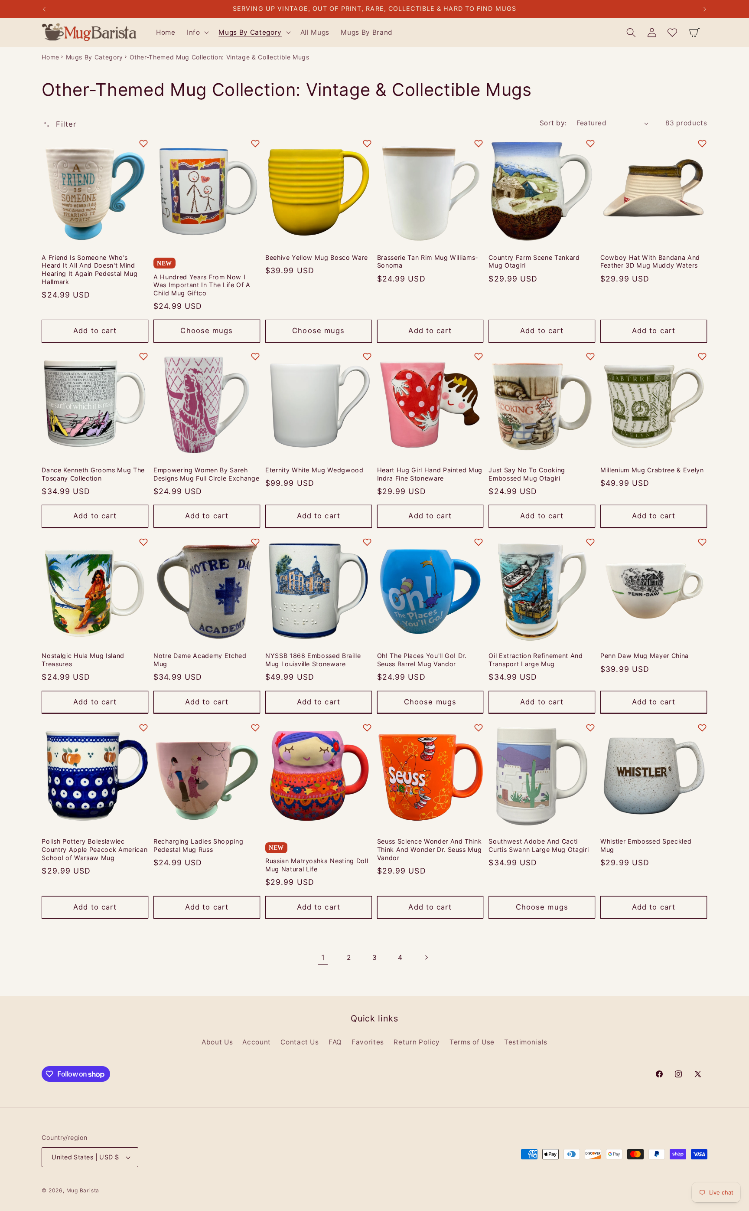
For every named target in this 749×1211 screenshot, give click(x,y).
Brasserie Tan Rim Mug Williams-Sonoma (428, 261)
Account (256, 1042)
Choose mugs (206, 330)
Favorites (368, 1042)
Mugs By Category (95, 57)
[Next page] (426, 957)
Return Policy (417, 1042)
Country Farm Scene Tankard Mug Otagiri (534, 261)
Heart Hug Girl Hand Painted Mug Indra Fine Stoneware (429, 474)
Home (50, 57)
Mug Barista (82, 1190)
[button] (197, 33)
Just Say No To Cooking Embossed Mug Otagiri (526, 474)
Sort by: (553, 123)
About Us (217, 1042)
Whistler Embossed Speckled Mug (645, 846)
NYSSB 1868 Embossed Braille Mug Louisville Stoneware (313, 660)
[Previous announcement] (44, 9)
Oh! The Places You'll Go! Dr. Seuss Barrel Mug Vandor (422, 660)
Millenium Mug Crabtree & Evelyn (651, 470)
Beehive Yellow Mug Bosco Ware (316, 257)
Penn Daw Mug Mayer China (644, 656)
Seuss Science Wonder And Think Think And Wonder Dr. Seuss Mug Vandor (429, 849)
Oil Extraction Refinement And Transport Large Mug (535, 660)
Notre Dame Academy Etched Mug (200, 660)
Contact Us (299, 1042)
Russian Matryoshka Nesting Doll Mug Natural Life (316, 865)
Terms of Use (472, 1042)
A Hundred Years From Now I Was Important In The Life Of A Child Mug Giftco (202, 284)
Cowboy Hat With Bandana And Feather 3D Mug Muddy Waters (650, 261)
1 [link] (323, 957)
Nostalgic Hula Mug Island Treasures (83, 660)
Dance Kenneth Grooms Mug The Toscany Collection (93, 474)
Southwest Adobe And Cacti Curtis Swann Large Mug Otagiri (538, 846)
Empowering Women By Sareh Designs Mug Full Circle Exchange (206, 474)
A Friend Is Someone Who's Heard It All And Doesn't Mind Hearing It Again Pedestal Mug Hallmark (89, 269)
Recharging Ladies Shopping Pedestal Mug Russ (198, 846)
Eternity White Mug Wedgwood (314, 470)
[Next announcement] (704, 9)
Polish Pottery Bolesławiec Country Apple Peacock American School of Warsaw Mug (94, 849)
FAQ (335, 1042)
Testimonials (525, 1042)
